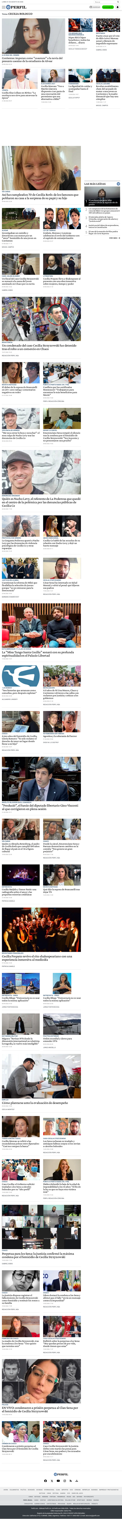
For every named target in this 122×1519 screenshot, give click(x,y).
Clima (58, 1490)
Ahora (6, 1490)
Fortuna (53, 1496)
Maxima (96, 1500)
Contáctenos (51, 1504)
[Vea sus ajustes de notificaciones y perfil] (117, 7)
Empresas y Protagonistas (108, 1490)
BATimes (79, 1496)
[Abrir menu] (3, 7)
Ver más (113, 238)
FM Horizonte (89, 1496)
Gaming (62, 1493)
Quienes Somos (39, 1504)
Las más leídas (95, 184)
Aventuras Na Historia (56, 1500)
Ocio (71, 1490)
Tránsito (94, 1504)
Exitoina (55, 1493)
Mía (74, 1496)
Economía (31, 1490)
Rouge (69, 1496)
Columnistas (14, 1490)
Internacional (49, 1490)
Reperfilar (86, 1490)
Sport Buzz (81, 1500)
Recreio (89, 1500)
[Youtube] (58, 1481)
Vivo (68, 1493)
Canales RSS (28, 1504)
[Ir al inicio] (16, 7)
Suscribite (108, 7)
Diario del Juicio (77, 1493)
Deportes (65, 1490)
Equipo (69, 1504)
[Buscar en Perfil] (118, 2)
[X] (52, 1481)
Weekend (45, 1496)
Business (94, 1490)
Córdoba (78, 1490)
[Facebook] (45, 1481)
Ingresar (96, 7)
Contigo (43, 1500)
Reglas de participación (81, 1504)
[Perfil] (61, 1475)
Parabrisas (61, 1496)
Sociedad (39, 1490)
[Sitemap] (77, 1481)
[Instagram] (65, 1481)
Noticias (42, 1493)
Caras (49, 1493)
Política (23, 1490)
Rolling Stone (70, 1500)
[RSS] (71, 1481)
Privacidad (61, 1504)
